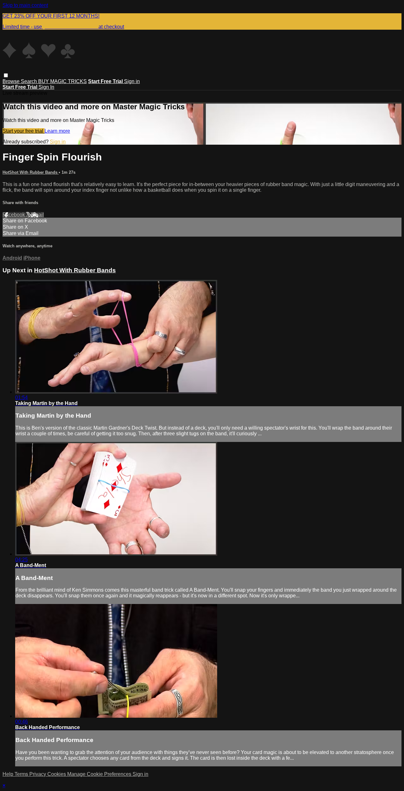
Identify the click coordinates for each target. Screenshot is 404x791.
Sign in (132, 81)
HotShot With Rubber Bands (31, 172)
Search (29, 81)
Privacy (38, 774)
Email (37, 214)
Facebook (14, 214)
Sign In (46, 87)
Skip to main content (25, 5)
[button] (6, 75)
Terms (22, 774)
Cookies (57, 774)
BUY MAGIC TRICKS (62, 81)
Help (9, 774)
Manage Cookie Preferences (100, 774)
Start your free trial (24, 131)
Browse (12, 81)
